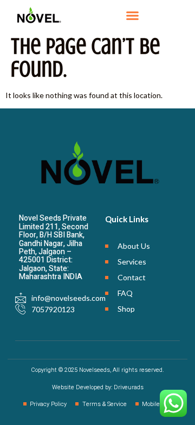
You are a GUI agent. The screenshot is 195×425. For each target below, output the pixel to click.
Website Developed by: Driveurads (98, 387)
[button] (132, 15)
